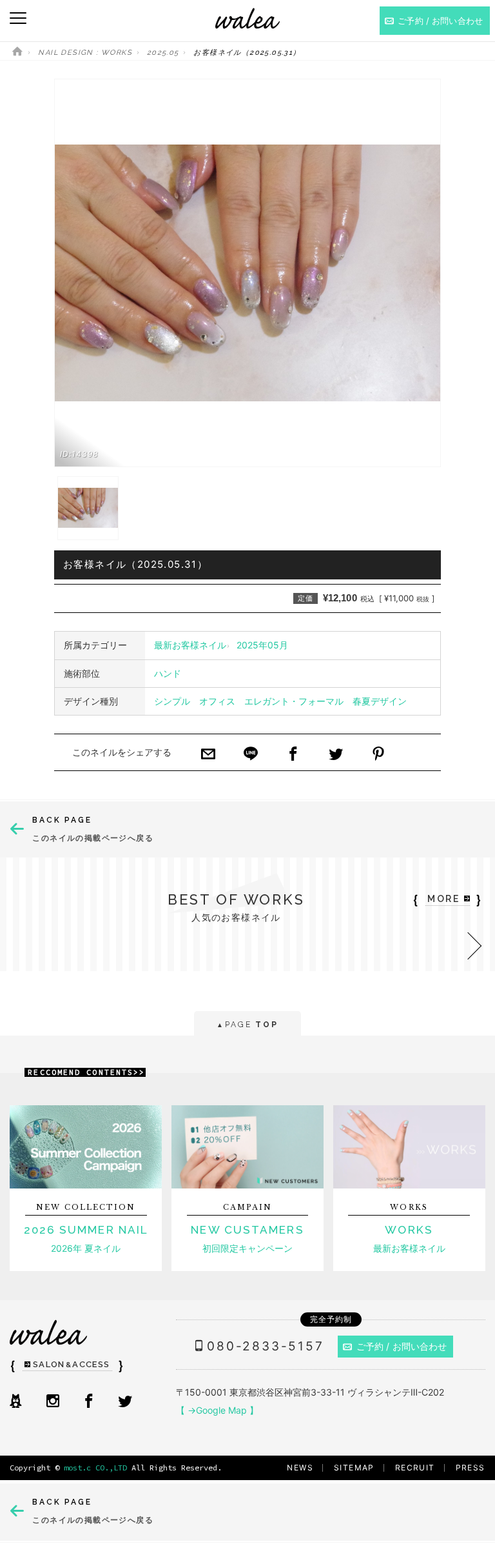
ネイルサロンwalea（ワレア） (247, 18)
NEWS (300, 1467)
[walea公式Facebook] (89, 1402)
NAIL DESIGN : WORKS (85, 52)
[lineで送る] (251, 755)
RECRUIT (415, 1467)
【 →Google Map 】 (217, 1410)
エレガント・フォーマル (294, 701)
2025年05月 (262, 644)
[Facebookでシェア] (293, 755)
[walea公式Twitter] (125, 1402)
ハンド (167, 673)
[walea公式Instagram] (53, 1402)
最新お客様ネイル (190, 644)
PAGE (247, 1024)
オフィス (217, 701)
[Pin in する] (378, 755)
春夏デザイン (380, 701)
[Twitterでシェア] (336, 755)
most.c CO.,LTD (95, 1467)
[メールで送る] (208, 755)
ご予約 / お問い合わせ (401, 1346)
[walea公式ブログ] (15, 1402)
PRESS (470, 1467)
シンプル (172, 701)
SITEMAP (354, 1467)
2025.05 (163, 52)
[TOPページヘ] (17, 52)
